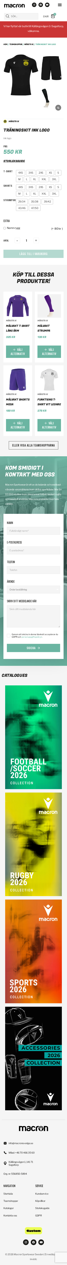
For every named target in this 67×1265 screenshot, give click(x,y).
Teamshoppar (15, 44)
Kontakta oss (10, 1215)
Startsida (8, 1193)
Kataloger (8, 1208)
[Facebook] (40, 5)
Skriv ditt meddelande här (22, 601)
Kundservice (41, 1193)
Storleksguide (42, 1208)
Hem (5, 44)
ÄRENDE (10, 581)
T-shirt (8, 171)
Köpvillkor (40, 1200)
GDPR (38, 1215)
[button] (60, 5)
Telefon (11, 562)
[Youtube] (47, 5)
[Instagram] (34, 5)
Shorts (7, 185)
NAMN (10, 523)
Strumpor (9, 200)
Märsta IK (29, 44)
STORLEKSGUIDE (14, 161)
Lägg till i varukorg (33, 254)
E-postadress (14, 542)
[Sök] (7, 16)
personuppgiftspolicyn (32, 637)
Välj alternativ (18, 352)
